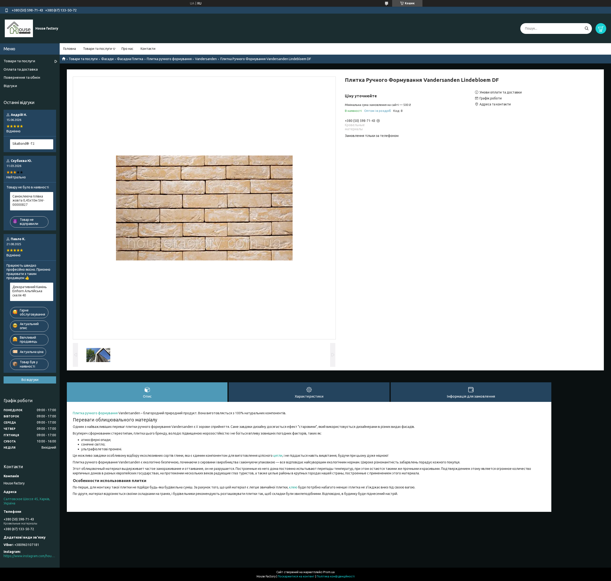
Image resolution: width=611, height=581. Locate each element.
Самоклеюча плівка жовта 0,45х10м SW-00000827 (28, 200)
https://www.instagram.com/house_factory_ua (30, 556)
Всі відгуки (29, 380)
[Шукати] (586, 28)
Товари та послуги (97, 49)
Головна (69, 49)
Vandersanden (206, 59)
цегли (277, 455)
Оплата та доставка (21, 69)
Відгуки (10, 86)
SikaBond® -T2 (23, 143)
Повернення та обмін (22, 77)
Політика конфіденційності (336, 576)
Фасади (107, 59)
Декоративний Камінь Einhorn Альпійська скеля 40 (29, 291)
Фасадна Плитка (130, 59)
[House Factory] (19, 28)
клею (293, 487)
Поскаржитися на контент (296, 576)
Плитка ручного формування (169, 59)
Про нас (127, 49)
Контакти (148, 49)
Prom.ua (329, 572)
